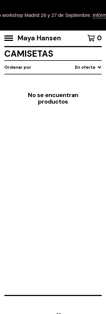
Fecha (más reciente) (68, 125)
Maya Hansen (39, 38)
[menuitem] (53, 67)
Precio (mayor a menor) (70, 151)
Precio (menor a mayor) (70, 142)
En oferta (55, 90)
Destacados (58, 81)
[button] (53, 15)
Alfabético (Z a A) (64, 116)
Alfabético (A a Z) (64, 107)
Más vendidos (59, 99)
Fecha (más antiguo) (67, 134)
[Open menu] (8, 38)
